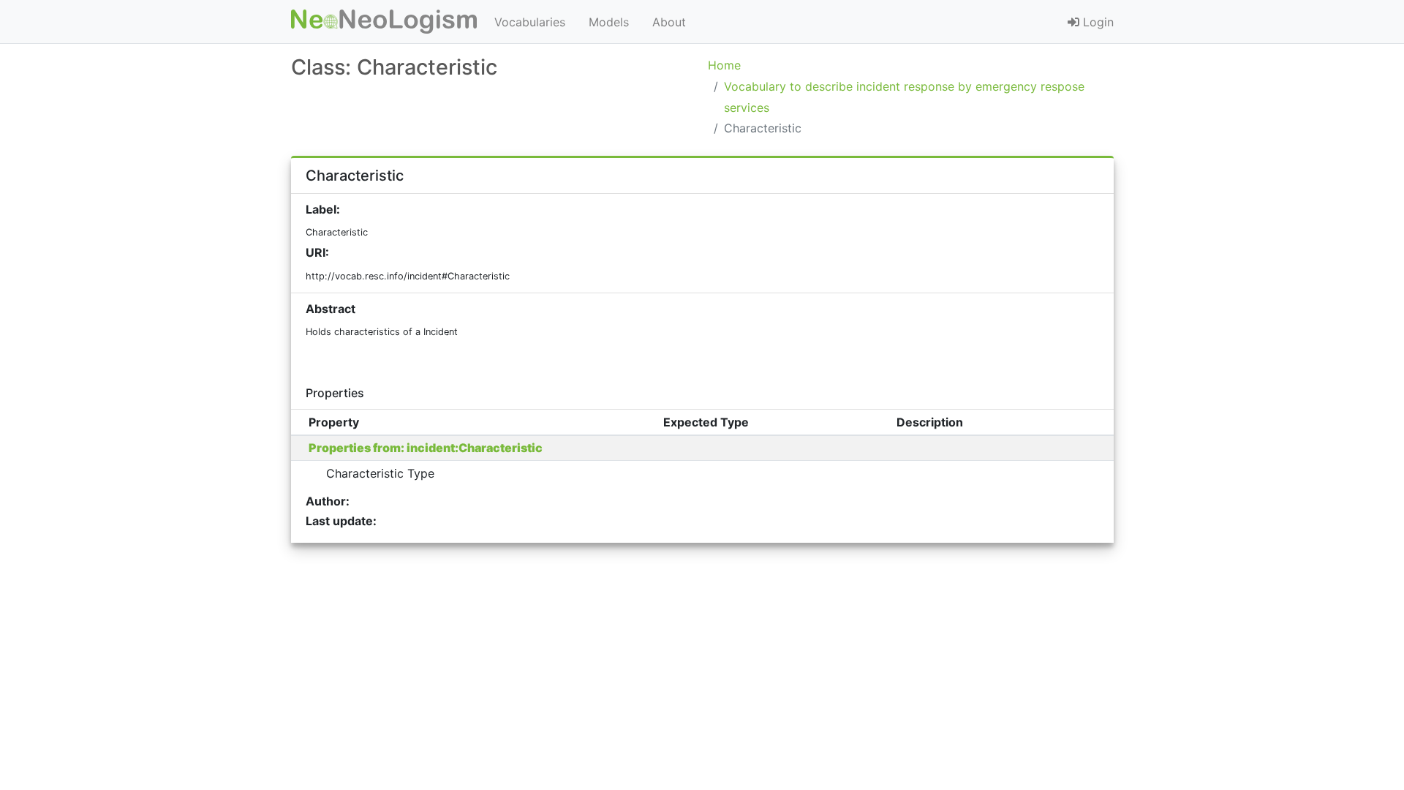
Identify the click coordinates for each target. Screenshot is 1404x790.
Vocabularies (529, 22)
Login (1096, 22)
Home (724, 65)
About (669, 22)
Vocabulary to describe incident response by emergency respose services (904, 97)
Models (609, 22)
